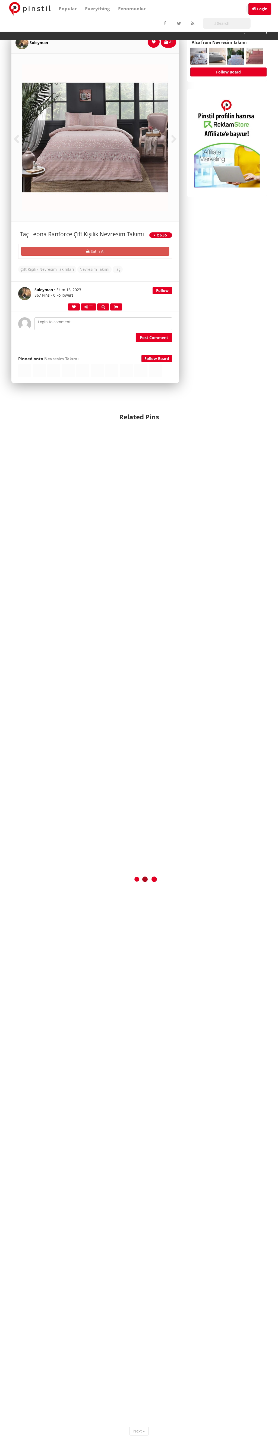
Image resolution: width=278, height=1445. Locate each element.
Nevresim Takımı (94, 269)
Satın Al (97, 251)
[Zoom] (103, 306)
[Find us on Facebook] (165, 23)
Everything (97, 8)
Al (170, 41)
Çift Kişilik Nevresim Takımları (47, 269)
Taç (118, 269)
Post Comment (154, 337)
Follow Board (156, 358)
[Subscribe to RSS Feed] (192, 23)
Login (262, 8)
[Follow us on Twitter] (178, 23)
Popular (68, 8)
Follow (162, 290)
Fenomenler (132, 8)
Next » (139, 1431)
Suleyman (39, 42)
